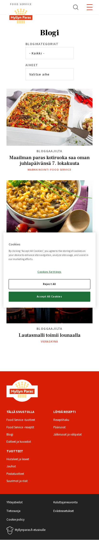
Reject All (49, 284)
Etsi (76, 7)
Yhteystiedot (14, 502)
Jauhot (11, 466)
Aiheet (31, 65)
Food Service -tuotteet (20, 420)
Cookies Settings (49, 271)
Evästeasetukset (63, 511)
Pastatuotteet (15, 474)
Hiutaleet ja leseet (17, 459)
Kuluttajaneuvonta (65, 502)
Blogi (9, 434)
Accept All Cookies (49, 296)
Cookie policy (15, 519)
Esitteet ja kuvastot (18, 442)
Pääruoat (59, 427)
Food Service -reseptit (20, 427)
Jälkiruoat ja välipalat (67, 434)
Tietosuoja (13, 511)
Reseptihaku (61, 420)
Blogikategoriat (41, 44)
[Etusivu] (22, 390)
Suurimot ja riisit (17, 481)
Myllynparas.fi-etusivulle (30, 530)
